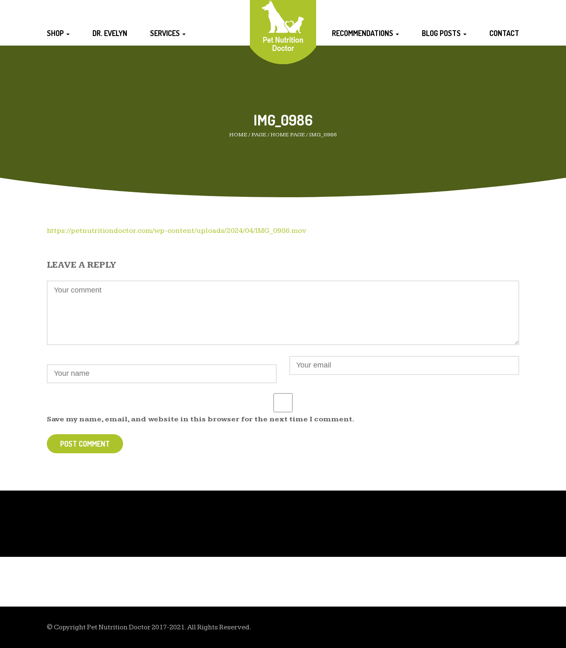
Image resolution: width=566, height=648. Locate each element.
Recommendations (363, 33)
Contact (504, 33)
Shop (56, 33)
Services (165, 33)
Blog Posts (442, 33)
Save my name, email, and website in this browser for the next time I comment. (200, 419)
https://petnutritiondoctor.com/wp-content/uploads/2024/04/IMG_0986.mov (176, 230)
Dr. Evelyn (109, 33)
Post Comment (85, 443)
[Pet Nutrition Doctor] (283, 25)
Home (238, 134)
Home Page (288, 134)
